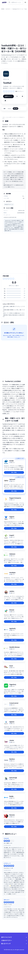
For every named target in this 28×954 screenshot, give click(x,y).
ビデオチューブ (7, 863)
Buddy (11, 796)
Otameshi (6, 838)
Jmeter (11, 740)
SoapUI (11, 535)
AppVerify (12, 628)
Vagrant (11, 517)
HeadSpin (12, 572)
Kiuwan (11, 610)
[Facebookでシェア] (22, 96)
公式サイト (7, 96)
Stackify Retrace (14, 647)
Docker (11, 461)
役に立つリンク (6, 943)
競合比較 (15, 108)
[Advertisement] (14, 27)
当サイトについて (6, 937)
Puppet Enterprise (15, 498)
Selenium (12, 554)
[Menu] (25, 2)
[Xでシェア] (17, 96)
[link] (14, 466)
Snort (11, 666)
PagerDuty (12, 684)
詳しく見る (14, 472)
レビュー (9, 108)
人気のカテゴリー (6, 940)
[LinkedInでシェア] (5, 100)
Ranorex (12, 815)
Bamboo (12, 759)
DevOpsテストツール (9, 204)
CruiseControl (13, 703)
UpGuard (12, 479)
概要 (4, 108)
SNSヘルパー (7, 899)
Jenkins (11, 591)
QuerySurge (13, 778)
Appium (11, 722)
